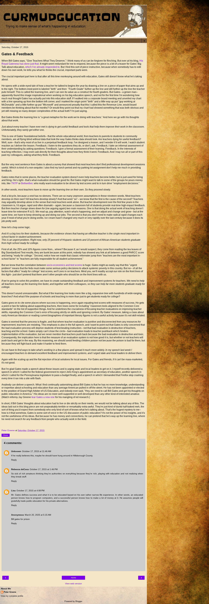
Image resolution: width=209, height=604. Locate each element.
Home (73, 578)
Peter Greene (10, 592)
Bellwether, (27, 183)
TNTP (14, 183)
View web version (73, 583)
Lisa (13, 490)
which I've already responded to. (42, 67)
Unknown (16, 451)
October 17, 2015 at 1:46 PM (44, 469)
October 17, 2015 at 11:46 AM (36, 451)
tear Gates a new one (43, 397)
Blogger (78, 601)
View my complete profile (12, 596)
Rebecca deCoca (20, 469)
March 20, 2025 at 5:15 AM (38, 515)
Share (5, 435)
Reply (14, 460)
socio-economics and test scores (64, 265)
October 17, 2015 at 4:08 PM (31, 490)
